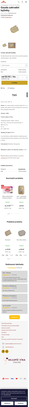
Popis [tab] (14, 94)
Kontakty (3, 331)
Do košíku (19, 82)
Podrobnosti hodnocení (7, 15)
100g (3, 254)
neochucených (4, 157)
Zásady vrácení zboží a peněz (8, 329)
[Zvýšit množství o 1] (10, 82)
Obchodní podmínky (6, 322)
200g (7, 254)
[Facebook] (3, 350)
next (26, 190)
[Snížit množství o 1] (3, 82)
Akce (2, 336)
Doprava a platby (5, 327)
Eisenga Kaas (8, 17)
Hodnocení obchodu (14, 263)
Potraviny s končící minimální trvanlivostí (12, 338)
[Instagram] (7, 350)
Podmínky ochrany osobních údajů (10, 325)
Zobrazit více (14, 316)
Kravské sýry (21, 168)
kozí (18, 157)
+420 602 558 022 (9, 346)
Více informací (7, 395)
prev (1, 190)
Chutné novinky (5, 334)
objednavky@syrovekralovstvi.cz (13, 343)
